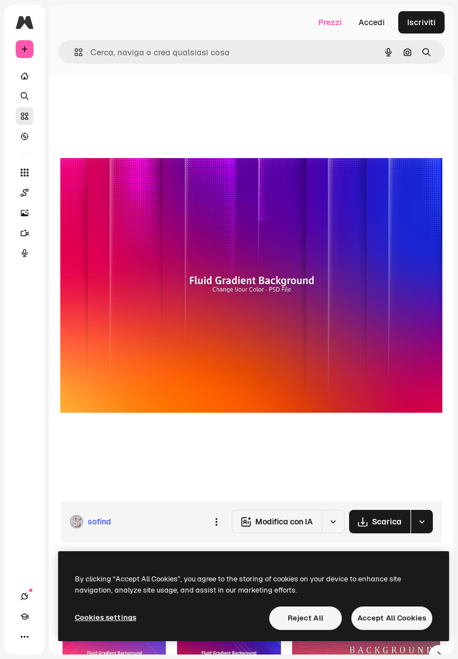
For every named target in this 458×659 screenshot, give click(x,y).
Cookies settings (105, 617)
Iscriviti (421, 22)
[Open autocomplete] (74, 52)
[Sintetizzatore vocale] (25, 253)
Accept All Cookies (391, 618)
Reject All (305, 618)
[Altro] (25, 637)
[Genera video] (25, 233)
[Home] (25, 76)
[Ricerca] (25, 96)
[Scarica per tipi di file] (422, 521)
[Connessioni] (25, 596)
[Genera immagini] (25, 213)
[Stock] (25, 116)
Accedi (372, 22)
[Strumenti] (25, 173)
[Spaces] (25, 193)
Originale (134, 100)
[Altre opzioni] (216, 521)
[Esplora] (25, 136)
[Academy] (25, 616)
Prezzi (330, 22)
